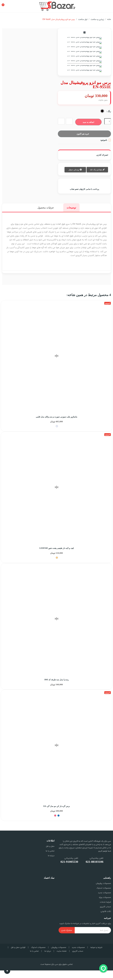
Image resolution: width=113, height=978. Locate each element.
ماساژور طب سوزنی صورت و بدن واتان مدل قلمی (56, 417)
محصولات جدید (104, 892)
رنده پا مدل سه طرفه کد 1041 (56, 680)
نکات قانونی (106, 911)
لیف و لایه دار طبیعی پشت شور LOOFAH (56, 548)
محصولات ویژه (105, 897)
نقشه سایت (62, 951)
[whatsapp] (100, 870)
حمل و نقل (50, 846)
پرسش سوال (74, 169)
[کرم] (57, 558)
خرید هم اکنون (83, 134)
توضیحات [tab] (71, 207)
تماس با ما (50, 850)
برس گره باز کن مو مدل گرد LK (56, 806)
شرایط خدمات (105, 902)
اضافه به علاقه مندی (69, 121)
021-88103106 (94, 861)
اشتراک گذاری (92, 155)
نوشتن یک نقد (96, 169)
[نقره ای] (57, 426)
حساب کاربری (105, 906)
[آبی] (58, 815)
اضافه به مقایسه (61, 121)
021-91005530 (69, 861)
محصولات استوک (103, 887)
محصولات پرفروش (103, 883)
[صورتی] (55, 815)
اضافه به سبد (88, 122)
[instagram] (107, 870)
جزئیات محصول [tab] (45, 207)
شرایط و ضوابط (96, 947)
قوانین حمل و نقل (18, 947)
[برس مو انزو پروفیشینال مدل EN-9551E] (84, 38)
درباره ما (51, 855)
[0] (5, 4)
